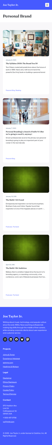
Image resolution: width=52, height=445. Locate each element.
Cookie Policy (8, 390)
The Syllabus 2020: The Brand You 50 (22, 63)
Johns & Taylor (9, 354)
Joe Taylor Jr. (10, 4)
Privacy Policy (8, 386)
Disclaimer (7, 378)
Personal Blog (10, 90)
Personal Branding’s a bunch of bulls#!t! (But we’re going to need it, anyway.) (25, 133)
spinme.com (8, 362)
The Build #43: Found (15, 200)
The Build (16, 227)
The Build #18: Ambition (16, 268)
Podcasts (9, 227)
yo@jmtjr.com (8, 421)
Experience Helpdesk (11, 358)
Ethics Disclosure (10, 382)
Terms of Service (9, 394)
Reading (18, 90)
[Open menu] (47, 5)
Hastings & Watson (11, 366)
